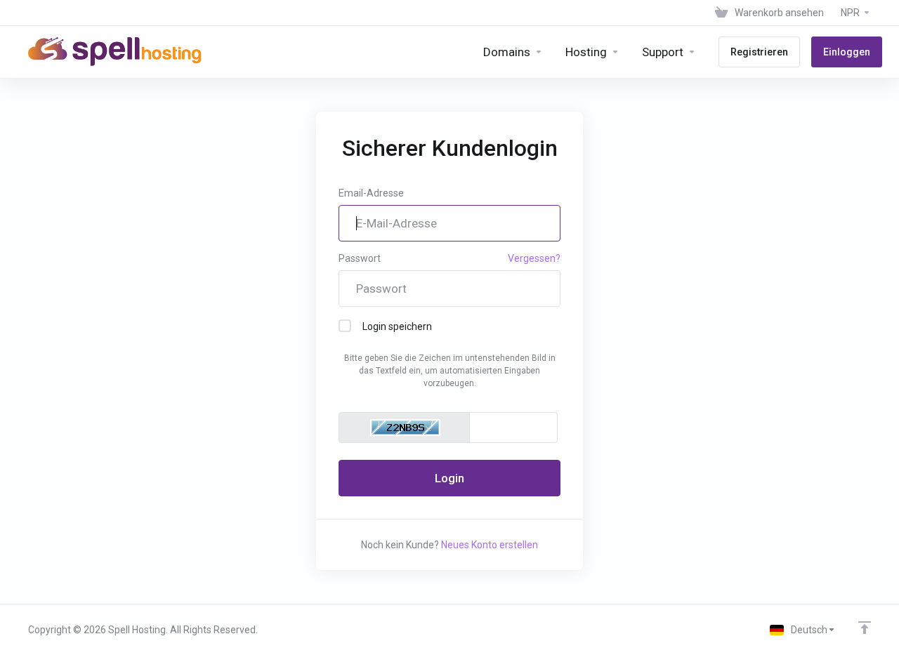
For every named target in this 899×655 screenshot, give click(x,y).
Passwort (360, 258)
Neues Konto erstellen (489, 544)
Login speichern (397, 326)
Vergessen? (534, 258)
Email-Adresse (371, 193)
